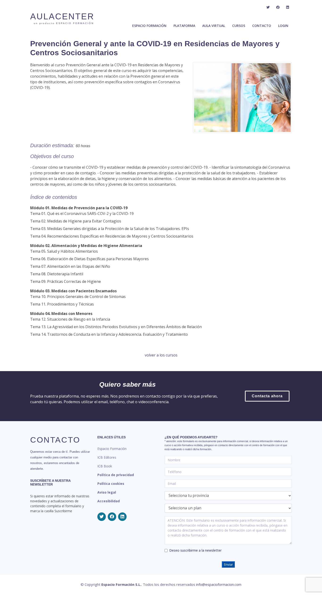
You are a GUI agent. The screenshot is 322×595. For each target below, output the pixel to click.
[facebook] (277, 7)
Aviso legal (106, 492)
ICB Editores (106, 457)
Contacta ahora (267, 396)
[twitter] (268, 7)
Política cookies (110, 483)
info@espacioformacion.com (218, 584)
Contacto (261, 25)
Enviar (228, 564)
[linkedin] (287, 7)
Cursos (238, 25)
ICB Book (104, 466)
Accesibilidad (108, 501)
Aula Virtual (213, 25)
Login (283, 25)
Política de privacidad (115, 475)
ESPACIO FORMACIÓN (149, 25)
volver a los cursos (161, 355)
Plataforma (184, 25)
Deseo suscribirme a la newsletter (195, 550)
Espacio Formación (112, 448)
